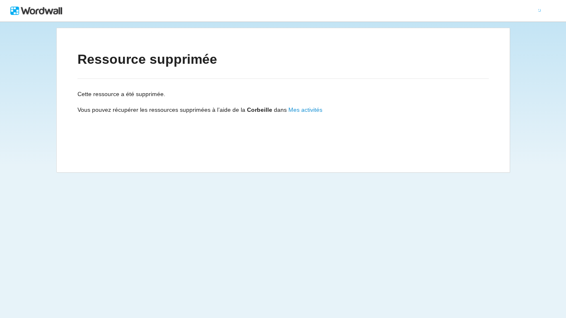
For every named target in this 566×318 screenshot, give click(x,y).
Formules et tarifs (337, 10)
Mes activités (305, 109)
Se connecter (447, 10)
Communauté (392, 10)
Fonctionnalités (286, 10)
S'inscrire (493, 10)
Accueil (248, 10)
